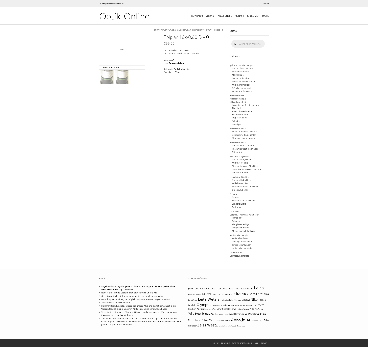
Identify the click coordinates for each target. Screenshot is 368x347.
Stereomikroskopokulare (243, 200)
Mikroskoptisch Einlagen (243, 231)
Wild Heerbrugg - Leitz (220, 314)
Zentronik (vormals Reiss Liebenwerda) (230, 326)
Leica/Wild (207, 294)
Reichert (259, 305)
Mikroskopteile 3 (238, 102)
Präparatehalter (239, 117)
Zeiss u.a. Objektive (180, 30)
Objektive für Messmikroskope (246, 169)
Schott (220, 308)
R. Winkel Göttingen (245, 305)
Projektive (236, 207)
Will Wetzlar (251, 313)
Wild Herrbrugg (236, 313)
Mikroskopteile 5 (238, 142)
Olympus (204, 304)
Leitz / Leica (248, 294)
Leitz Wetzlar (209, 299)
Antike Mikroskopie (239, 235)
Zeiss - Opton (194, 320)
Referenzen (253, 16)
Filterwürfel (237, 152)
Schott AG (228, 309)
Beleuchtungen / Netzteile (244, 131)
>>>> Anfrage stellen (174, 63)
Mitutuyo (245, 300)
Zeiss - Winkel (208, 320)
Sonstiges (236, 124)
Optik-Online (124, 15)
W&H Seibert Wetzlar (241, 309)
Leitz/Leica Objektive (240, 177)
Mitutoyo (237, 300)
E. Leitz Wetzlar (247, 289)
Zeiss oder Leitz (257, 320)
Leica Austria (227, 294)
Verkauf (210, 16)
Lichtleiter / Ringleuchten (244, 135)
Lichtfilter (234, 211)
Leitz (236, 293)
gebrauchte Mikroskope (241, 65)
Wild (252, 308)
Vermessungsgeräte (239, 255)
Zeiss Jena (240, 319)
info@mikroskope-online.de (113, 3)
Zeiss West (174, 72)
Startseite (158, 30)
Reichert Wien (210, 309)
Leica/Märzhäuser (195, 294)
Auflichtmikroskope (241, 84)
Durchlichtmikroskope (242, 68)
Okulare (233, 194)
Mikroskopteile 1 (238, 95)
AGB (256, 343)
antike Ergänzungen (241, 244)
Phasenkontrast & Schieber (245, 148)
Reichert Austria (196, 309)
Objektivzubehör (240, 172)
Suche (265, 16)
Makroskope (238, 75)
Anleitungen (225, 16)
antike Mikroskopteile (242, 248)
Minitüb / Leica (227, 300)
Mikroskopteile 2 (238, 98)
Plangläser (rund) (240, 227)
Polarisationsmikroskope (243, 81)
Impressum (225, 343)
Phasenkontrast (231, 305)
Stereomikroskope (240, 71)
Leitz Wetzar (192, 300)
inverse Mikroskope (241, 78)
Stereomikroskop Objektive (245, 166)
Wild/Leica (259, 309)
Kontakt (266, 3)
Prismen (236, 221)
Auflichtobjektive (196, 30)
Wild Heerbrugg (199, 314)
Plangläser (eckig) (240, 224)
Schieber (236, 121)
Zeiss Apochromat (223, 320)
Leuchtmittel (236, 252)
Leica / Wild (217, 294)
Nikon (255, 299)
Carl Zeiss (222, 288)
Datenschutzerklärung (242, 343)
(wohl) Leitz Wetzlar (197, 288)
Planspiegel (237, 217)
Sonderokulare (239, 203)
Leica (259, 288)
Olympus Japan (218, 305)
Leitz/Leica (262, 294)
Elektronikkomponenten (243, 138)
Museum (239, 16)
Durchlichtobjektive (241, 159)
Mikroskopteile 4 (238, 128)
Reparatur (197, 16)
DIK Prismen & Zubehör (243, 145)
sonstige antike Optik (242, 241)
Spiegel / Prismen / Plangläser (244, 214)
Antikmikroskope (240, 238)
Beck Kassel (212, 289)
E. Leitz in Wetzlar (234, 289)
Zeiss (261, 313)
